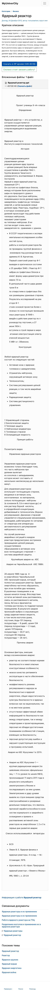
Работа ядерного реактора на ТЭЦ (18, 920)
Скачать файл (24, 86)
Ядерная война (9, 972)
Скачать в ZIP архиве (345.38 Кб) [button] (19, 64)
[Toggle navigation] (44, 3)
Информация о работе (21, 897)
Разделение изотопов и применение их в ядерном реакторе (21, 925)
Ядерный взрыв (9, 964)
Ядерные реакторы (13, 931)
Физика (16, 11)
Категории (6, 11)
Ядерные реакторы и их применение (19, 911)
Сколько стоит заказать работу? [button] (19, 69)
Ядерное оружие (10, 959)
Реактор (6, 955)
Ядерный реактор (12, 935)
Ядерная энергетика (11, 968)
